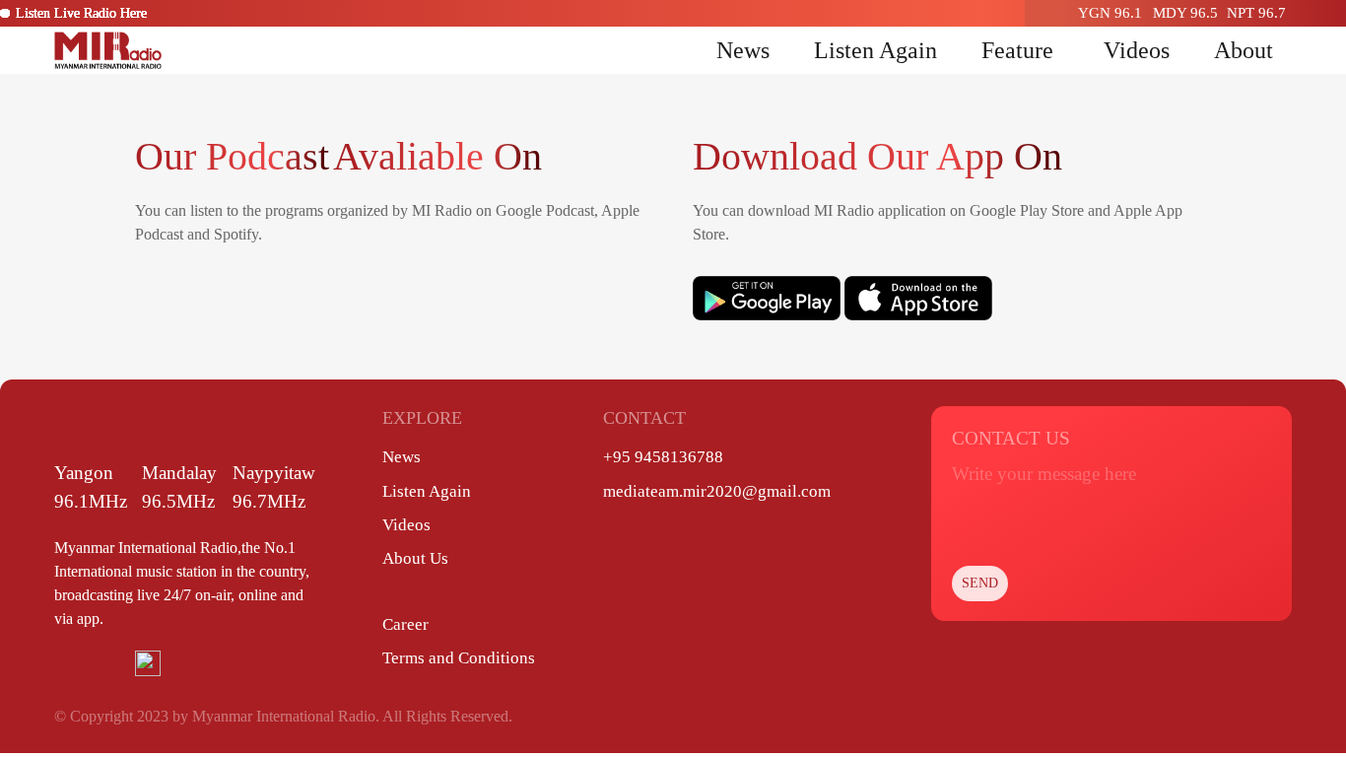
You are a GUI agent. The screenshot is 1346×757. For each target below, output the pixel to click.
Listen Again (875, 50)
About (1243, 50)
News (743, 50)
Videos (1137, 50)
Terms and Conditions (458, 658)
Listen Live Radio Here (81, 13)
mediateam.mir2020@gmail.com (717, 491)
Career (405, 624)
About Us (415, 558)
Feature (1017, 50)
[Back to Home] (108, 50)
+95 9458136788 (663, 456)
